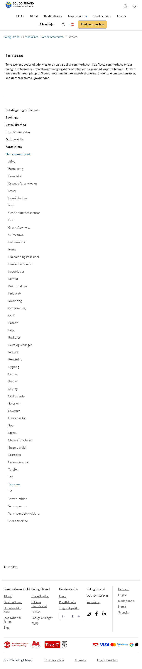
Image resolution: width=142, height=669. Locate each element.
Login (62, 596)
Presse (35, 612)
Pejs (11, 330)
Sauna (12, 374)
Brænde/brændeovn (22, 184)
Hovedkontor (40, 596)
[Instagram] (89, 613)
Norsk (122, 607)
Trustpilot (10, 567)
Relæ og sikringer (20, 345)
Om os (121, 16)
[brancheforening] (16, 647)
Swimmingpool (18, 462)
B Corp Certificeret (39, 604)
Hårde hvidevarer (20, 264)
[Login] (125, 6)
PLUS (20, 16)
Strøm (12, 433)
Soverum (14, 411)
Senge (12, 381)
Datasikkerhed (16, 125)
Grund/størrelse (19, 228)
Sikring (13, 389)
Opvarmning (17, 308)
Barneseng (15, 169)
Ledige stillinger (42, 618)
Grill (11, 220)
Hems (12, 250)
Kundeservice (102, 16)
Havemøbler (16, 242)
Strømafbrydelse (20, 440)
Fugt (11, 205)
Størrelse (14, 455)
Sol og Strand (12, 37)
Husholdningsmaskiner (23, 257)
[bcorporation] (65, 647)
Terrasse (14, 484)
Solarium (14, 404)
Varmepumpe (17, 506)
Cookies (80, 660)
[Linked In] (104, 613)
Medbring (15, 301)
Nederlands (126, 601)
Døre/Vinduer (17, 198)
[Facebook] (96, 613)
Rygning (13, 367)
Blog (6, 628)
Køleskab (14, 294)
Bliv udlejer (47, 24)
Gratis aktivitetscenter (24, 213)
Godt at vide (14, 139)
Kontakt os (93, 602)
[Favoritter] (134, 6)
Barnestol (15, 176)
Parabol (13, 323)
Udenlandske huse (12, 610)
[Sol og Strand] (20, 5)
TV (10, 491)
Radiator (14, 338)
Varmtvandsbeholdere (23, 514)
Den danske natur (18, 132)
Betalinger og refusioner (22, 110)
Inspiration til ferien (12, 620)
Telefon (13, 470)
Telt (10, 477)
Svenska (123, 613)
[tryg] (53, 647)
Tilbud (34, 16)
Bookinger (13, 118)
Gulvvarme (16, 235)
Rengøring (15, 360)
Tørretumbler (17, 499)
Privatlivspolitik (54, 660)
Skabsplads (16, 396)
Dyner (12, 191)
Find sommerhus (92, 24)
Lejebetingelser (107, 660)
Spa (11, 426)
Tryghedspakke (69, 608)
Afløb (12, 162)
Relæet (13, 352)
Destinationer (53, 16)
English (122, 595)
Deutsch (123, 589)
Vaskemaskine (18, 521)
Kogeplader (16, 272)
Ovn (11, 315)
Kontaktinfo (14, 147)
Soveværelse (17, 418)
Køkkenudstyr (17, 286)
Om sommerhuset (52, 37)
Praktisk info (30, 37)
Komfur (13, 279)
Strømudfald (17, 448)
